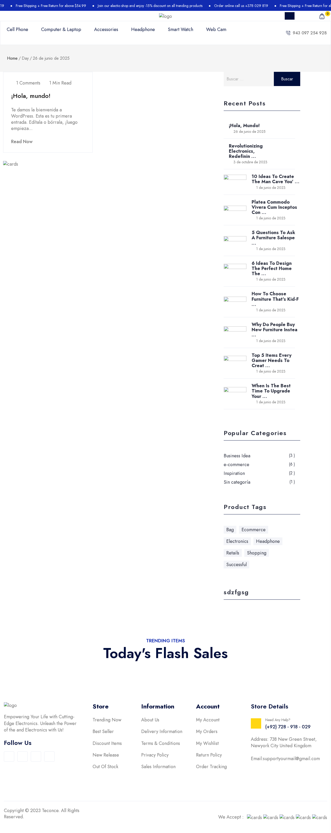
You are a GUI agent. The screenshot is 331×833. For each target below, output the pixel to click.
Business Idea (237, 455)
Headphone (143, 29)
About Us (150, 720)
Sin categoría (237, 482)
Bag (230, 529)
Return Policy (209, 755)
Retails (232, 553)
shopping (256, 553)
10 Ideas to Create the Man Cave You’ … (275, 179)
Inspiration (234, 473)
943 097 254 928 (310, 33)
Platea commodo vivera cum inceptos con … (274, 207)
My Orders (206, 731)
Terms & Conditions (160, 743)
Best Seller (103, 731)
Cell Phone (17, 29)
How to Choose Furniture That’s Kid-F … (275, 298)
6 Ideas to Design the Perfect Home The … (272, 268)
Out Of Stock (105, 766)
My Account (208, 720)
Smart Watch (180, 29)
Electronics (237, 541)
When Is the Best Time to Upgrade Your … (271, 390)
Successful (236, 564)
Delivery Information (161, 731)
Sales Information (158, 766)
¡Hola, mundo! (30, 95)
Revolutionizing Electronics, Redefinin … (246, 151)
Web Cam (216, 29)
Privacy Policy (155, 755)
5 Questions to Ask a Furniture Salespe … (273, 237)
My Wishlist (207, 743)
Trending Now (107, 720)
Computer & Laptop (61, 29)
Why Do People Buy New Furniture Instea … (274, 329)
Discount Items (107, 743)
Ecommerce (254, 529)
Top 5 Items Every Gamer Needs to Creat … (271, 360)
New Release (106, 755)
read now (22, 141)
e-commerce (236, 464)
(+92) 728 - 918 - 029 (288, 727)
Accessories (106, 29)
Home (12, 58)
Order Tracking (211, 766)
